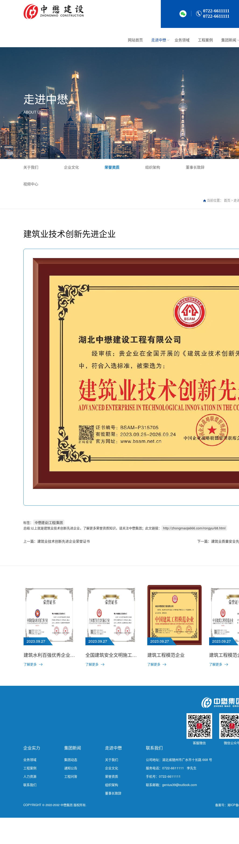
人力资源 (29, 776)
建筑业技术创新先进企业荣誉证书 (63, 541)
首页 (227, 200)
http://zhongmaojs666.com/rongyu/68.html (194, 528)
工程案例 (205, 40)
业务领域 (182, 40)
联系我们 (29, 784)
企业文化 (71, 167)
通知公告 (70, 768)
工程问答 (70, 776)
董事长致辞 (195, 167)
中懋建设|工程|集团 (49, 522)
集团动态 (70, 759)
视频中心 (30, 184)
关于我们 (30, 167)
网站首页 (135, 40)
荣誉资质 (112, 167)
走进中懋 (158, 40)
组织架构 (152, 167)
